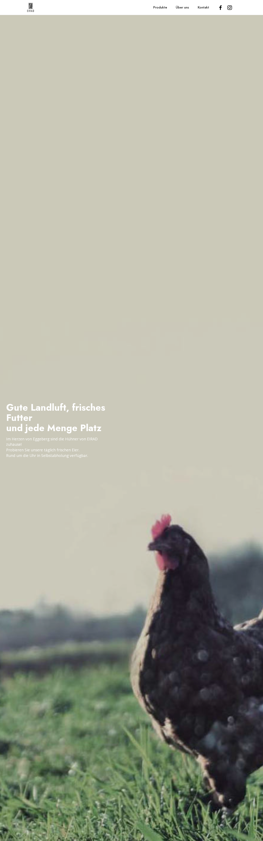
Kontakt (203, 7)
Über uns (182, 7)
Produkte (160, 7)
